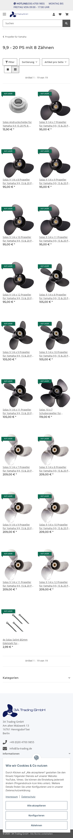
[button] (54, 14)
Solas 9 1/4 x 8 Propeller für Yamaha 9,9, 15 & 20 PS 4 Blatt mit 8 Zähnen (54, 296)
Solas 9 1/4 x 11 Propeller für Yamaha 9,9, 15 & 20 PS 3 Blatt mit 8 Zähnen (54, 238)
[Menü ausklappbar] (4, 13)
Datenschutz (28, 796)
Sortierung (28, 62)
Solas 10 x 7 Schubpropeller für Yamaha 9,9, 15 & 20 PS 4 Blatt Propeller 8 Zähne (53, 411)
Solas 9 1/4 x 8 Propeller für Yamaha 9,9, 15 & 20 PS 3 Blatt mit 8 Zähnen (18, 181)
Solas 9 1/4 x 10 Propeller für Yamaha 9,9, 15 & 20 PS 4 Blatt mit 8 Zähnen (54, 353)
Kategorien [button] (11, 677)
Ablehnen (36, 825)
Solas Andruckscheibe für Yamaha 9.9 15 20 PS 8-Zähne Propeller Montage (17, 123)
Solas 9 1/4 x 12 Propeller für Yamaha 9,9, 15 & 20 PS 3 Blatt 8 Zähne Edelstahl (54, 584)
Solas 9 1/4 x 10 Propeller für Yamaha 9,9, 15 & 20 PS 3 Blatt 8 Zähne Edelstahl (54, 526)
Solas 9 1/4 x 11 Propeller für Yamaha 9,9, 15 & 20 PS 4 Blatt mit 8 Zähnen (18, 411)
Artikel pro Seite (54, 62)
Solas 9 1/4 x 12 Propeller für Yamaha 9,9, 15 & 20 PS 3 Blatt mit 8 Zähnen (18, 296)
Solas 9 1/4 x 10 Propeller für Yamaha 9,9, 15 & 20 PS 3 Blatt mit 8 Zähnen (18, 238)
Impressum (12, 796)
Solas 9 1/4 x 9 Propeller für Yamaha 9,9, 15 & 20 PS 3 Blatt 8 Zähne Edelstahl (18, 526)
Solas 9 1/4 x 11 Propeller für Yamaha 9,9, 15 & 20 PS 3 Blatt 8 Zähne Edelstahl (18, 584)
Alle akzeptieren (36, 805)
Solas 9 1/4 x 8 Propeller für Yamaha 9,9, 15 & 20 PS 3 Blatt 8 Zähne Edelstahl (54, 468)
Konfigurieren (36, 815)
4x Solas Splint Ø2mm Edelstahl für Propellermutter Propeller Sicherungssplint (17, 641)
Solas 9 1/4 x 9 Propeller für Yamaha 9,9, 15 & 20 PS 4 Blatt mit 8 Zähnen (18, 353)
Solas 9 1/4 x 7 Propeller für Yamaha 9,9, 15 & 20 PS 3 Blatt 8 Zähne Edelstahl (18, 468)
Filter (11, 62)
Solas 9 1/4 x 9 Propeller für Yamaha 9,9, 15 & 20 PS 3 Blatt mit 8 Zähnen (54, 181)
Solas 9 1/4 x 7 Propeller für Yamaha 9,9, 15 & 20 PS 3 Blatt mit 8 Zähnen (54, 123)
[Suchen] (66, 23)
